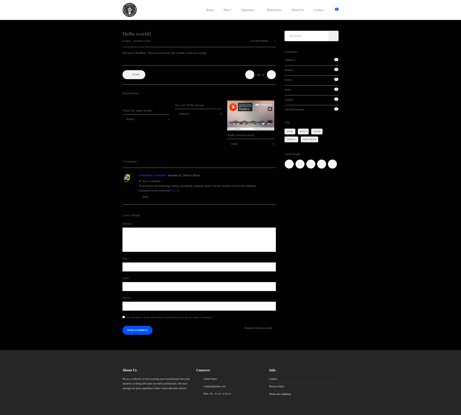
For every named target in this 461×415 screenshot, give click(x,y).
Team (316, 131)
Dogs (303, 131)
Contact (319, 10)
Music (234, 144)
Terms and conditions (280, 394)
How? (227, 10)
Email (126, 278)
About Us (297, 10)
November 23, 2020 (141, 41)
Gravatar (175, 190)
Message (127, 223)
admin (128, 41)
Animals (184, 114)
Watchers (309, 139)
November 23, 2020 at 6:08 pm (184, 175)
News (288, 90)
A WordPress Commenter (152, 175)
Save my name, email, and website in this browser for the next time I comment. (169, 317)
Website (126, 297)
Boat (290, 131)
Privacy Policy (276, 386)
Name (125, 258)
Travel (289, 99)
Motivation (274, 10)
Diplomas (247, 10)
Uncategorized (259, 41)
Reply (146, 196)
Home (210, 10)
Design (130, 119)
